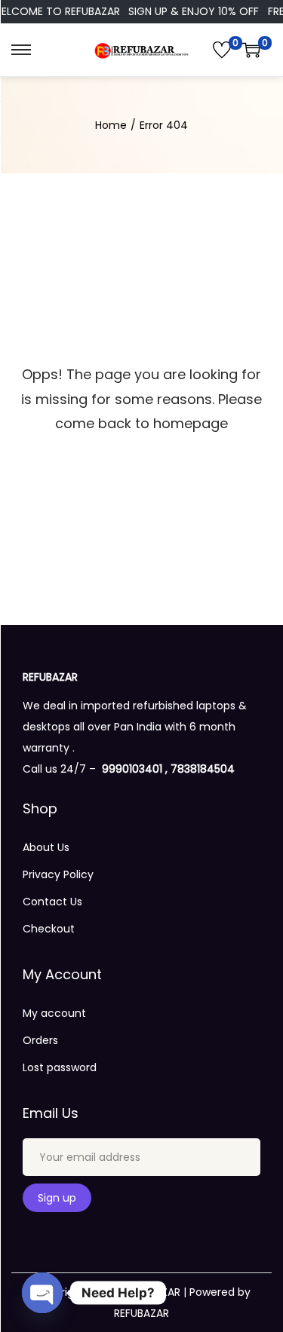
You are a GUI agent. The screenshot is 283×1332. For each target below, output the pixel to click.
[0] (222, 50)
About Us (46, 847)
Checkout (49, 928)
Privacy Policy (58, 874)
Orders (40, 1040)
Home (111, 125)
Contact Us (52, 901)
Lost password (60, 1067)
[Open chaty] (42, 1292)
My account (54, 1013)
